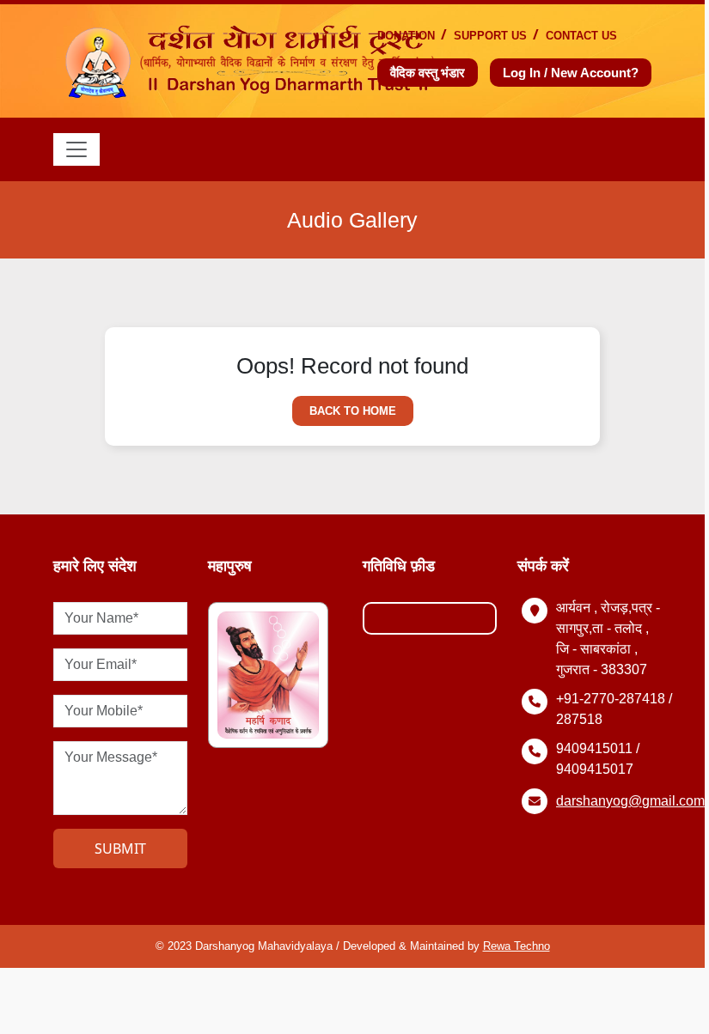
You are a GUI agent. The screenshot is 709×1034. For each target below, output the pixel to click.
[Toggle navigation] (76, 149)
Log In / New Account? (571, 72)
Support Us (490, 35)
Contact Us (581, 35)
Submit (120, 848)
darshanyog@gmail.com (630, 801)
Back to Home (352, 410)
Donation (406, 35)
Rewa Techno (516, 946)
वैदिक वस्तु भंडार (427, 72)
